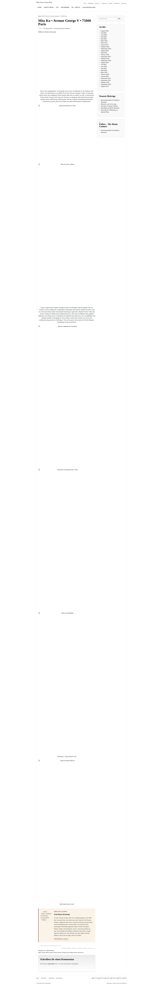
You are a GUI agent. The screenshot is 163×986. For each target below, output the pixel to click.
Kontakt (110, 3)
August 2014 (105, 86)
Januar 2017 (105, 44)
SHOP (37, 978)
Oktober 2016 (105, 46)
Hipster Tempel (53, 952)
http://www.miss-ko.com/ (67, 904)
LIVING (39, 7)
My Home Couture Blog (45, 983)
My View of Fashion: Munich (109, 106)
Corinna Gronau (58, 28)
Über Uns (97, 3)
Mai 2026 (104, 37)
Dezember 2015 (106, 56)
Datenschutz (117, 3)
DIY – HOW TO (76, 7)
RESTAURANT (65, 7)
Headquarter (91, 3)
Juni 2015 (104, 66)
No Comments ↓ (66, 28)
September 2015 (106, 60)
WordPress (124, 983)
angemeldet (51, 964)
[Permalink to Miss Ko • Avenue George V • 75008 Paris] (66, 59)
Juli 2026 (103, 33)
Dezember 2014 (106, 78)
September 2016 (106, 48)
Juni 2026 (104, 35)
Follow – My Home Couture (108, 125)
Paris (67, 952)
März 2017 (104, 43)
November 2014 (106, 80)
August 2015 (105, 62)
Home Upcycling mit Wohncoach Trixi (50, 945)
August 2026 (105, 31)
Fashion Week (45, 952)
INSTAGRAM (59, 978)
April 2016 (104, 52)
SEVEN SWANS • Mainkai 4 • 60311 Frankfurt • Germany (77, 948)
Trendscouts (104, 3)
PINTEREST (44, 978)
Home (84, 3)
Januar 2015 (105, 76)
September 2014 (106, 84)
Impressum (123, 3)
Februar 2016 (105, 54)
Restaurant (80, 952)
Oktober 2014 (105, 82)
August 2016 (105, 50)
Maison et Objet (62, 952)
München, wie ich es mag (108, 104)
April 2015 (104, 70)
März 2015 (104, 72)
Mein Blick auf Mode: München (110, 108)
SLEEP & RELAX (49, 7)
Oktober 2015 (105, 58)
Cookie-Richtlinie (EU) (88, 7)
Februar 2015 (105, 74)
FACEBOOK (51, 978)
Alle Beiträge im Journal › (61, 938)
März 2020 (104, 41)
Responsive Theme (111, 983)
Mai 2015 (104, 68)
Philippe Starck (73, 952)
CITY (57, 7)
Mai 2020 (104, 39)
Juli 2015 (103, 64)
